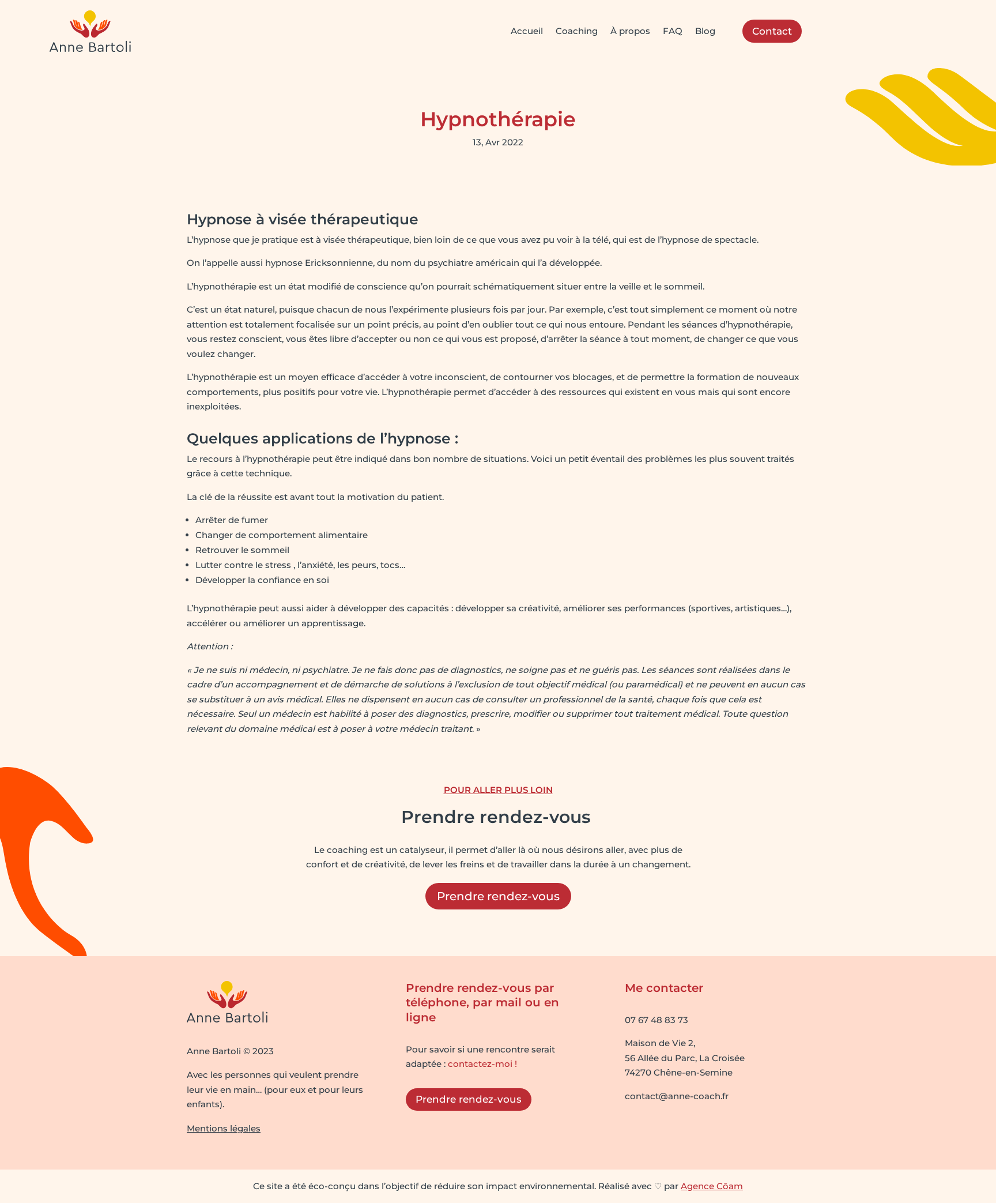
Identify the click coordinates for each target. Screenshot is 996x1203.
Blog (705, 30)
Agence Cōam (712, 1186)
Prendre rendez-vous (498, 896)
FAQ (672, 30)
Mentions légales (224, 1128)
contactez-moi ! (482, 1063)
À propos (630, 30)
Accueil (527, 30)
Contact (772, 31)
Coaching (577, 30)
